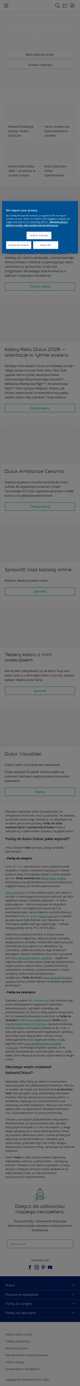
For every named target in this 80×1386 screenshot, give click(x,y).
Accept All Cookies (18, 245)
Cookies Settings (39, 235)
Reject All (45, 245)
